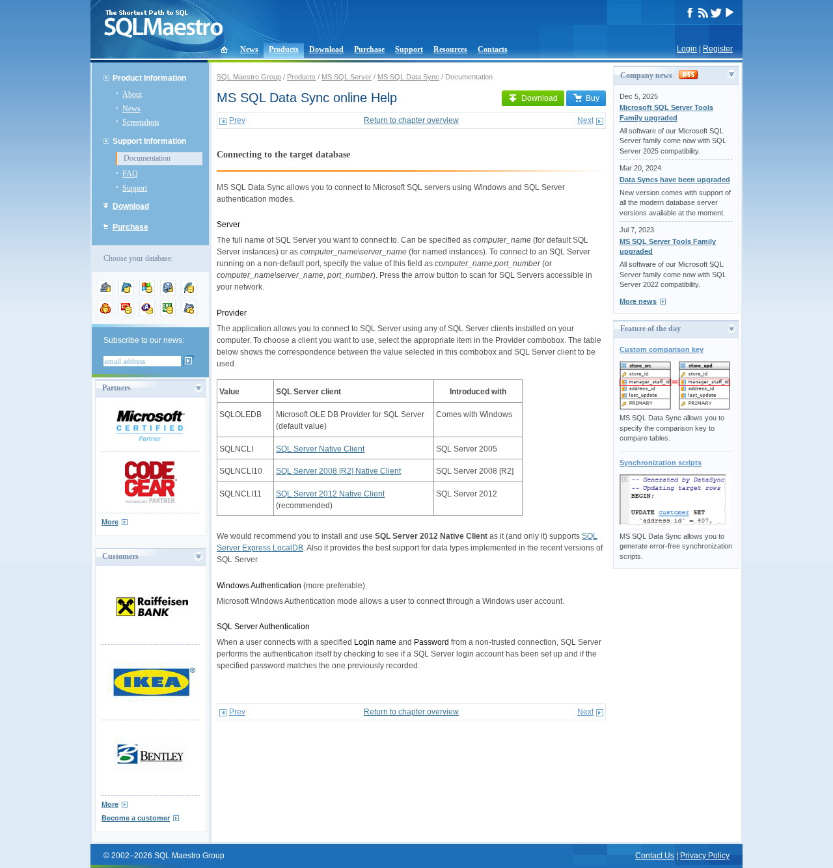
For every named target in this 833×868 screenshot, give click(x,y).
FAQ (130, 173)
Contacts (493, 49)
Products (284, 49)
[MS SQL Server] (147, 292)
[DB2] (168, 313)
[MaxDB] (189, 313)
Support (409, 49)
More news (638, 301)
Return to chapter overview (411, 120)
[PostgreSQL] (168, 292)
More (110, 522)
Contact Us (654, 855)
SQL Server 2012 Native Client (330, 493)
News (249, 49)
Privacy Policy (705, 855)
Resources (450, 49)
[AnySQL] (105, 292)
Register (718, 48)
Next (585, 120)
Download (326, 49)
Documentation (147, 158)
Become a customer (136, 818)
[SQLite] (189, 292)
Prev (237, 120)
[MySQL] (126, 292)
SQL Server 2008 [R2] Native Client (338, 471)
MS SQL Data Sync (408, 77)
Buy (592, 98)
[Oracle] (126, 313)
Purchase (369, 49)
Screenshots (140, 122)
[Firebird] (105, 313)
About (132, 94)
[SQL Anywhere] (147, 313)
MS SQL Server (346, 77)
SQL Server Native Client (320, 449)
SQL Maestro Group (249, 77)
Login (687, 48)
